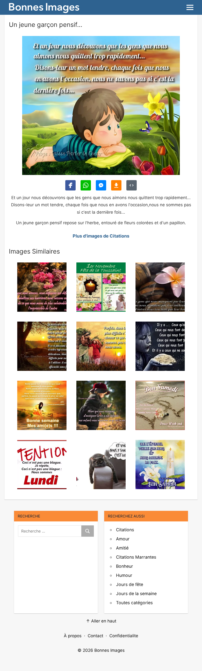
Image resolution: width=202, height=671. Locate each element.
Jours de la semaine (136, 593)
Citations (125, 529)
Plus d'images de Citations (101, 236)
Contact (95, 635)
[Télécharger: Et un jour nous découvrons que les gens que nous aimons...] (116, 185)
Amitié (122, 548)
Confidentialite (123, 635)
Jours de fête (129, 584)
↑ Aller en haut (101, 621)
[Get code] (131, 185)
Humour (124, 575)
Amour (123, 538)
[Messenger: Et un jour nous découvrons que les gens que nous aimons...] (101, 185)
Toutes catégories (134, 602)
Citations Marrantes (136, 557)
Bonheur (124, 566)
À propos (73, 635)
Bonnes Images (109, 650)
